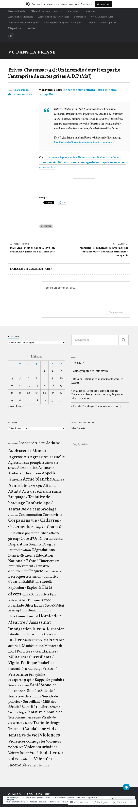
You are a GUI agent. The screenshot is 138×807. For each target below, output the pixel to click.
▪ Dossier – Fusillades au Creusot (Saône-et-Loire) (97, 381)
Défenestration (19, 550)
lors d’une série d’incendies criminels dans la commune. (83, 143)
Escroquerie (18, 576)
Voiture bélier (18, 753)
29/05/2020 (22, 90)
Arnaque (36, 486)
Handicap (14, 611)
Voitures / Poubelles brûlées (23, 22)
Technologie (17, 712)
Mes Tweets (78, 429)
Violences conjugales (26, 741)
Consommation (30, 514)
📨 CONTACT (79, 363)
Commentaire (116, 312)
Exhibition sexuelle (38, 581)
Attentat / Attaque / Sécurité (46, 11)
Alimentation (27, 468)
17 (61, 386)
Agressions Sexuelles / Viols (53, 17)
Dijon (43, 538)
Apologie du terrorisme (24, 473)
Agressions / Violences (20, 17)
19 (20, 393)
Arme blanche (37, 479)
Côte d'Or (29, 539)
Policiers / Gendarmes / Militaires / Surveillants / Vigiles (33, 657)
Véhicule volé (38, 765)
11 (12, 386)
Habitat (58, 606)
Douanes (35, 544)
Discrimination (55, 539)
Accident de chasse (46, 443)
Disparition (15, 28)
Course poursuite (26, 533)
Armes (58, 479)
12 (20, 386)
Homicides (90, 11)
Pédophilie (37, 675)
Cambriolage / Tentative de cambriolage (32, 506)
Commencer (103, 4)
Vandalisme (35, 729)
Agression (18, 457)
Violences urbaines (40, 747)
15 (44, 386)
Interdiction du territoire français (32, 634)
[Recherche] (123, 340)
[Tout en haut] (126, 787)
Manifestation (33, 646)
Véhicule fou (24, 759)
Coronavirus (52, 514)
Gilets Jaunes (34, 605)
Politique (29, 663)
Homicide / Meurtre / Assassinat (34, 619)
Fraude (45, 600)
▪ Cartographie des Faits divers (89, 371)
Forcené (34, 600)
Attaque (50, 486)
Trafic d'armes (34, 718)
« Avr (11, 406)
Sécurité (14, 707)
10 (61, 378)
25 (12, 400)
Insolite (31, 28)
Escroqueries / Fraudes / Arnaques (63, 22)
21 (36, 393)
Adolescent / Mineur (27, 451)
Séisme (55, 707)
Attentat (15, 491)
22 (44, 393)
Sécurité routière (35, 707)
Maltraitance (33, 640)
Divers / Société (16, 11)
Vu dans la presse (32, 52)
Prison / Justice (108, 22)
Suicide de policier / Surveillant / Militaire (33, 699)
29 (44, 400)
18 (12, 393)
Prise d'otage (34, 669)
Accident (25, 443)
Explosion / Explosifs (25, 587)
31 (61, 400)
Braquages (80, 17)
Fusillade (16, 605)
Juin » (19, 406)
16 (52, 386)
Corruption (38, 527)
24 (61, 393)
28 (36, 400)
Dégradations (43, 550)
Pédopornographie (21, 680)
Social (22, 691)
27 (28, 400)
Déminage (14, 556)
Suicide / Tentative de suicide (31, 693)
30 (52, 400)
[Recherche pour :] (99, 340)
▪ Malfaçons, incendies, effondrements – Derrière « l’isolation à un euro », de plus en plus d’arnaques (97, 394)
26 (20, 400)
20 (28, 393)
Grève (48, 606)
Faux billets (26, 595)
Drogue (91, 22)
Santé (35, 685)
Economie (28, 556)
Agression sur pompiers (26, 462)
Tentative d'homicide (44, 712)
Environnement (54, 572)
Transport (16, 729)
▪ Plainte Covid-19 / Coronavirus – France (96, 406)
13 (28, 386)
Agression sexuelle (47, 457)
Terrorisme (17, 717)
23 (52, 393)
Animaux (46, 468)
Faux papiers (40, 594)
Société (33, 691)
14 (36, 386)
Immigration (20, 629)
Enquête (36, 571)
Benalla (57, 492)
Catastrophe (13, 515)
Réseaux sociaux (18, 685)
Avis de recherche (36, 491)
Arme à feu (19, 486)
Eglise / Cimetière (40, 561)
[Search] (11, 36)
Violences (49, 735)
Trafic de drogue (47, 723)
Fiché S (23, 600)
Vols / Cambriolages (102, 17)
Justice (15, 640)
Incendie (46, 226)
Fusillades (73, 11)
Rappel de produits (49, 680)
